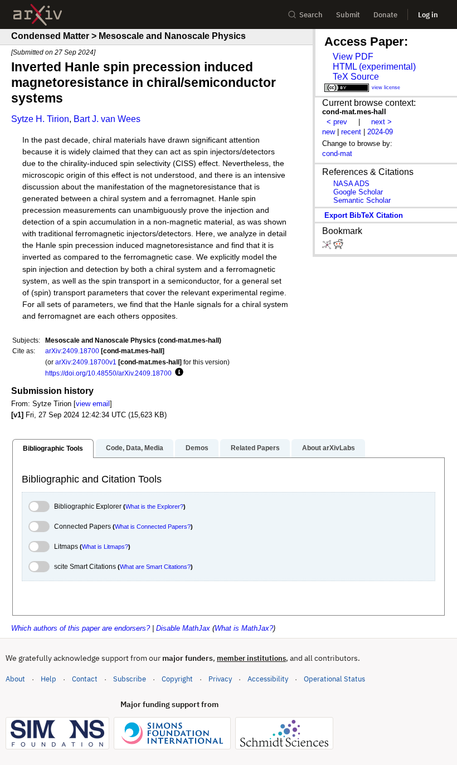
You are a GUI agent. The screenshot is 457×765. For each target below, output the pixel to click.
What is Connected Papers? (153, 526)
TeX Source (356, 76)
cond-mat (337, 153)
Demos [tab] (197, 448)
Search (311, 15)
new (328, 132)
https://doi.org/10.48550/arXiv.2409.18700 (108, 373)
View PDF (353, 56)
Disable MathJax (183, 628)
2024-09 (380, 132)
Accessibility (267, 679)
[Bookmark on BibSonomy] (327, 246)
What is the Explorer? (154, 506)
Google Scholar (358, 192)
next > (381, 122)
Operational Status (334, 679)
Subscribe (129, 679)
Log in (428, 15)
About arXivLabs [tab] (328, 448)
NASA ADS (351, 183)
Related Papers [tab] (255, 448)
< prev (337, 122)
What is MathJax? (244, 628)
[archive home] (37, 15)
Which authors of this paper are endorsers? (80, 628)
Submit (348, 15)
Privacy (220, 679)
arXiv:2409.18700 (72, 350)
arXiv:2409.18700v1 (85, 362)
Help (48, 679)
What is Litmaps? (105, 546)
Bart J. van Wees (107, 119)
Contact (85, 679)
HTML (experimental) (374, 66)
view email (93, 403)
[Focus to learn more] (177, 373)
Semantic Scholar (362, 200)
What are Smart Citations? (155, 566)
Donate (385, 15)
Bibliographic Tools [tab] (53, 448)
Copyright (177, 679)
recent (351, 132)
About (15, 679)
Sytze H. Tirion (40, 119)
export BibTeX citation (363, 215)
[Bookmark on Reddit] (338, 246)
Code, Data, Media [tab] (134, 448)
